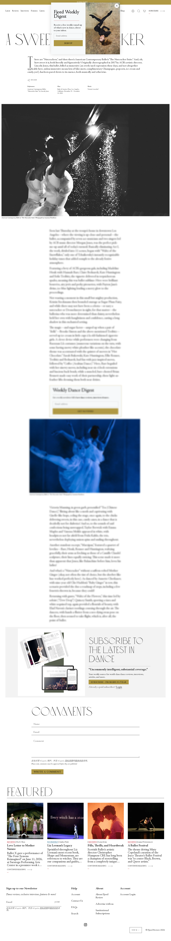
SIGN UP (68, 43)
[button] (122, 11)
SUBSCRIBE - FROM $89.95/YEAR (108, 682)
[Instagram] (85, 925)
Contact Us (77, 901)
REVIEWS (11, 842)
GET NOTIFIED (85, 411)
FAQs (74, 907)
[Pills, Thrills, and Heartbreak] (106, 821)
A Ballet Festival (138, 845)
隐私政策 (69, 761)
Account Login (128, 894)
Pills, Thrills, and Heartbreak (106, 845)
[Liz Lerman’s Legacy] (65, 821)
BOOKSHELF (52, 842)
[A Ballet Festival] (146, 821)
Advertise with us (104, 904)
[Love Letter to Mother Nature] (25, 821)
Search (74, 913)
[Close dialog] (117, 6)
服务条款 (79, 761)
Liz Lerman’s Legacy (59, 845)
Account (75, 894)
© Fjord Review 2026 (155, 930)
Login (119, 687)
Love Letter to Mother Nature (21, 847)
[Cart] (144, 11)
